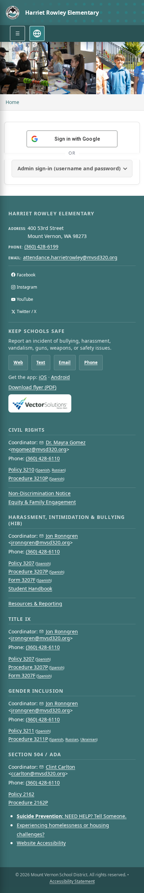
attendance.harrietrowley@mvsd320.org (70, 257)
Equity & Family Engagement (42, 502)
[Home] (13, 13)
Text (40, 362)
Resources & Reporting (35, 603)
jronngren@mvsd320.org (40, 542)
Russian (58, 470)
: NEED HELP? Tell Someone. (72, 816)
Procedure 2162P (28, 802)
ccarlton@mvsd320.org (38, 773)
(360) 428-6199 (41, 246)
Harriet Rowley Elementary (62, 12)
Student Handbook (30, 588)
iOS (43, 377)
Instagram (27, 287)
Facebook (26, 275)
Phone (91, 362)
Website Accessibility (41, 843)
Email (65, 362)
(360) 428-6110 (43, 458)
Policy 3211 (21, 730)
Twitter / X (26, 311)
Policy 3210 (21, 469)
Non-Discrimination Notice (39, 493)
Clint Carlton (60, 767)
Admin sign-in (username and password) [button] (69, 168)
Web (18, 362)
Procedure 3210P (28, 478)
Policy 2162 (21, 794)
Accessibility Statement (72, 881)
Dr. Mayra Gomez (66, 442)
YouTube (25, 299)
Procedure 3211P (28, 739)
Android (60, 377)
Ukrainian (88, 739)
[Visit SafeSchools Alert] (72, 403)
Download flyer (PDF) (32, 387)
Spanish (43, 470)
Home (12, 102)
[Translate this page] (37, 33)
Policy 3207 (21, 563)
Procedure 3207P (28, 571)
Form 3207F (21, 579)
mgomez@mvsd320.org (38, 449)
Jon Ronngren (62, 536)
